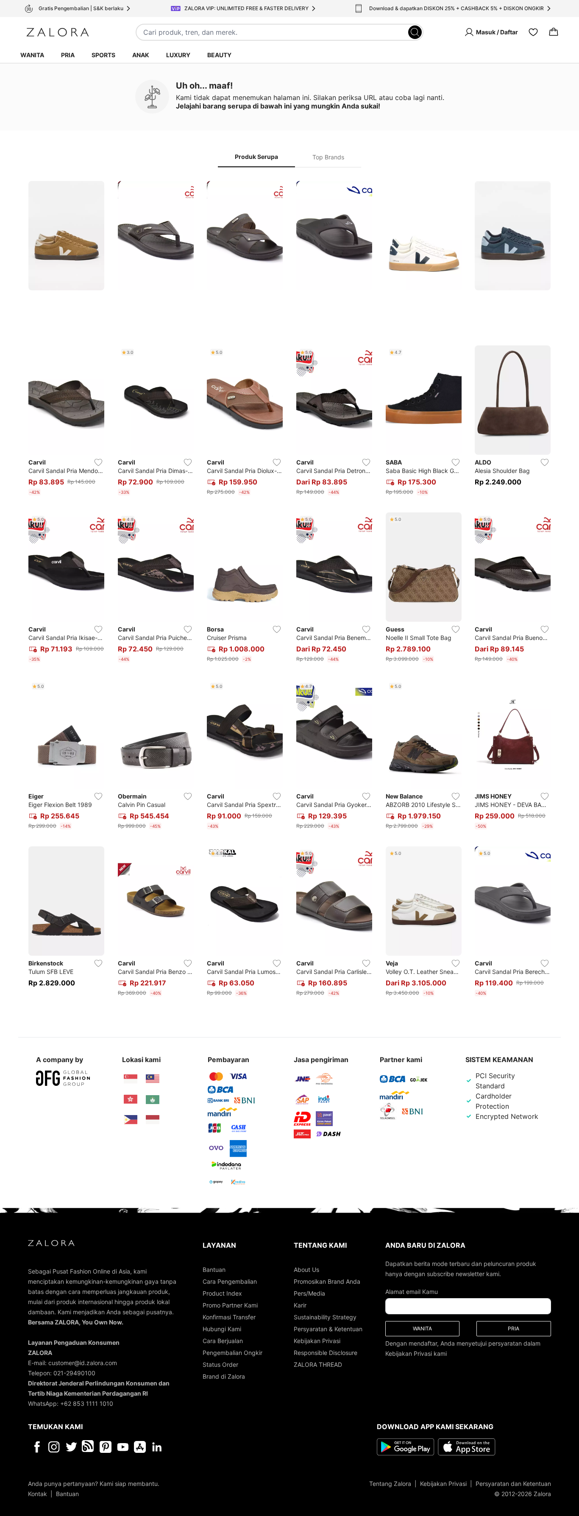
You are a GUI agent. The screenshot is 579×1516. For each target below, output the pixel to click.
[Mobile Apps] (139, 1446)
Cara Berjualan (223, 1340)
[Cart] (553, 32)
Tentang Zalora (390, 1483)
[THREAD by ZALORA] (88, 1446)
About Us (306, 1269)
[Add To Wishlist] (98, 462)
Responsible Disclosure (325, 1352)
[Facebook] (36, 1446)
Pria (68, 54)
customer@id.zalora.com (82, 1362)
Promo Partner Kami (230, 1305)
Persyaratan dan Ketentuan (513, 1483)
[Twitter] (71, 1446)
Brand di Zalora (224, 1376)
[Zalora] (57, 32)
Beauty (219, 54)
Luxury (178, 54)
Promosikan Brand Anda (327, 1281)
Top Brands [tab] (328, 157)
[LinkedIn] (157, 1446)
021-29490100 (74, 1373)
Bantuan (214, 1269)
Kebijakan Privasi (317, 1340)
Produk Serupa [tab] (256, 156)
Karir (300, 1305)
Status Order (220, 1364)
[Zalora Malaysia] (152, 1079)
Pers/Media (309, 1293)
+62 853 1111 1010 (86, 1403)
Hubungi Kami (222, 1328)
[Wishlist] (533, 32)
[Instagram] (54, 1446)
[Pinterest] (105, 1446)
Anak (140, 54)
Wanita (32, 54)
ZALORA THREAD (318, 1364)
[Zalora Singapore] (130, 1079)
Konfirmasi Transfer (229, 1317)
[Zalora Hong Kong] (130, 1099)
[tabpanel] (289, 590)
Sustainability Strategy (325, 1317)
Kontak (37, 1493)
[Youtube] (122, 1446)
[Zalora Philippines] (130, 1119)
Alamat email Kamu (411, 1291)
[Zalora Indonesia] (152, 1119)
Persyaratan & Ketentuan (328, 1328)
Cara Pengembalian (230, 1281)
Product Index (222, 1293)
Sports (103, 54)
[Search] (415, 32)
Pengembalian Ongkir (232, 1352)
